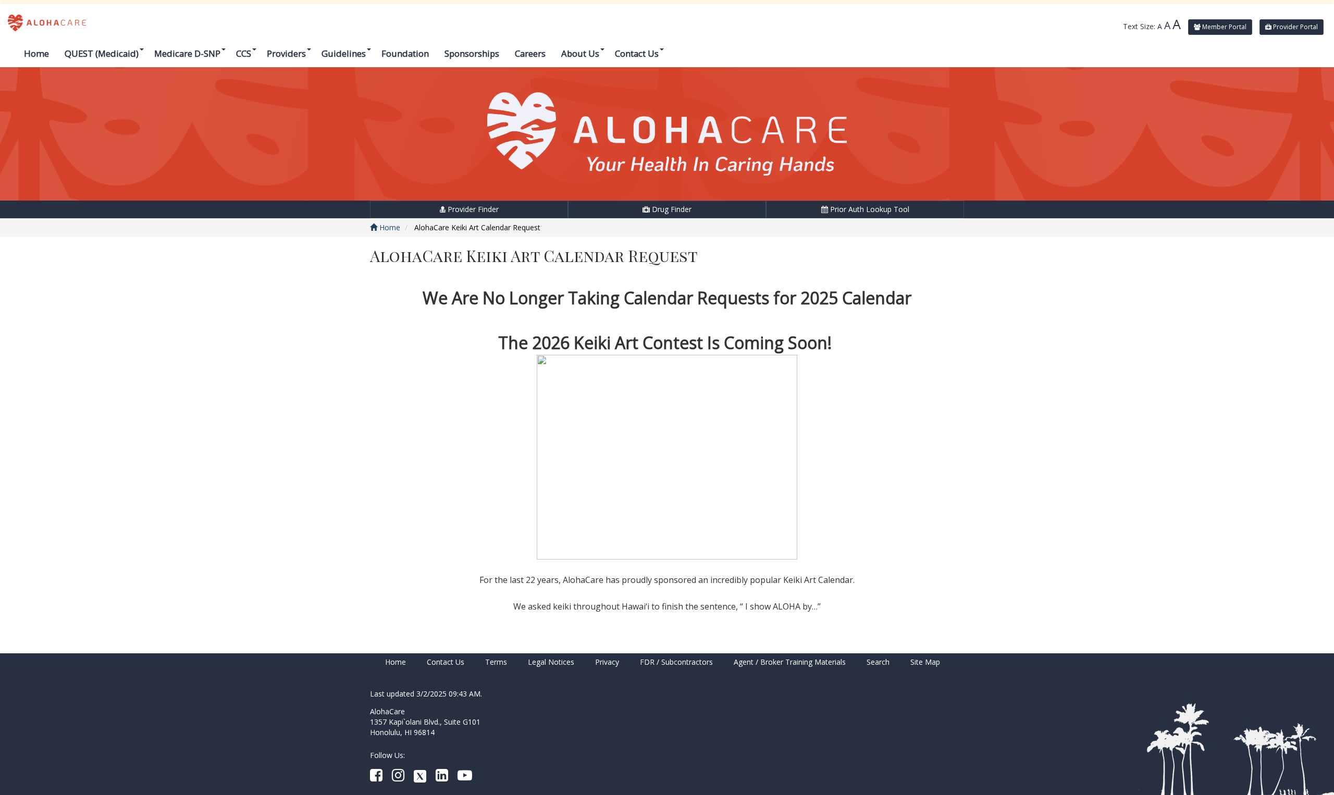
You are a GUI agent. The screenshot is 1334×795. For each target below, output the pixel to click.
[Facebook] (376, 777)
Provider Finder (472, 209)
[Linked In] (442, 777)
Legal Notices (551, 662)
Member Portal (1223, 26)
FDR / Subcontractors (676, 662)
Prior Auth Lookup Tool (868, 209)
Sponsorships (471, 53)
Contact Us (445, 662)
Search (878, 662)
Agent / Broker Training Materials (790, 662)
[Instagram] (398, 777)
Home (36, 53)
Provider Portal (1294, 26)
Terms (496, 662)
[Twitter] (420, 777)
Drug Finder (670, 209)
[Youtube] (465, 777)
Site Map (925, 662)
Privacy (607, 662)
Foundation (405, 53)
